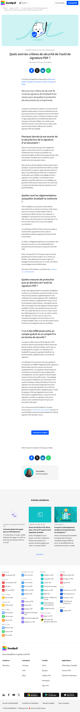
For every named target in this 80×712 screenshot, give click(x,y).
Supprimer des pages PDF (30, 614)
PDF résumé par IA (69, 594)
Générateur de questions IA (67, 602)
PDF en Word (9, 613)
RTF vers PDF (28, 586)
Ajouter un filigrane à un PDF (50, 598)
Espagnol (30, 82)
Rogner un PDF (48, 590)
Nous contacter (64, 703)
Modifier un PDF (49, 575)
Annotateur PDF (49, 579)
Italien (44, 82)
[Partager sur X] (37, 70)
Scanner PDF (67, 611)
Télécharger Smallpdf (69, 665)
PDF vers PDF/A (9, 590)
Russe (23, 84)
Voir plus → (40, 554)
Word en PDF (9, 628)
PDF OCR (7, 586)
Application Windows (69, 675)
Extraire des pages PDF (31, 618)
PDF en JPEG (9, 598)
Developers (46, 680)
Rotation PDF (28, 609)
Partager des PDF (49, 609)
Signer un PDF (48, 616)
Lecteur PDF (47, 583)
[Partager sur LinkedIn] (42, 70)
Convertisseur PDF (10, 583)
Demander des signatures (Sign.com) (50, 621)
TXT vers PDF (28, 583)
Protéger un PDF (68, 579)
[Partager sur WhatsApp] (48, 70)
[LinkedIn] (3, 695)
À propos (25, 665)
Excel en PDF (9, 632)
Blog (23, 675)
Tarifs (44, 665)
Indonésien (38, 82)
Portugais (50, 82)
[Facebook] (9, 695)
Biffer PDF (47, 594)
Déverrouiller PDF (68, 575)
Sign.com (45, 685)
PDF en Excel (9, 616)
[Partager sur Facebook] (31, 70)
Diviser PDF (27, 605)
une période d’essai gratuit (41, 410)
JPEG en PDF (9, 605)
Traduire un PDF (68, 598)
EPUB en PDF (28, 594)
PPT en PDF (8, 635)
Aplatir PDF (66, 583)
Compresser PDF (10, 575)
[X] (19, 695)
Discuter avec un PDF (69, 590)
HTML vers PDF (29, 590)
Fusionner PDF (28, 601)
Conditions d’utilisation (30, 703)
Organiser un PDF (29, 622)
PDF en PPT (8, 620)
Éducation (6, 665)
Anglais (24, 82)
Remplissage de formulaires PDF (49, 604)
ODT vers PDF (28, 575)
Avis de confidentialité (10, 703)
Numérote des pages (50, 586)
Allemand (51, 79)
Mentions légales (48, 703)
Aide (23, 670)
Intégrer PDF (46, 675)
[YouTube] (13, 695)
